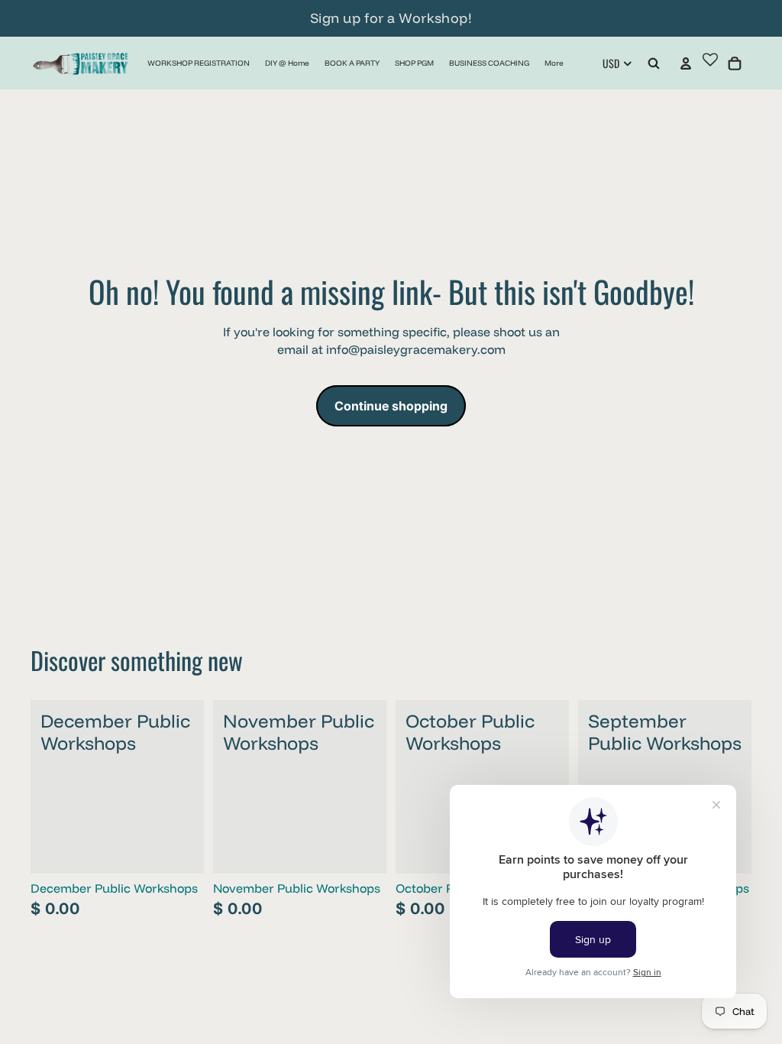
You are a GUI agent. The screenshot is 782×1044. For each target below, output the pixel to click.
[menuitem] (554, 63)
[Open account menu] (686, 63)
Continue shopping (391, 405)
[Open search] (654, 63)
